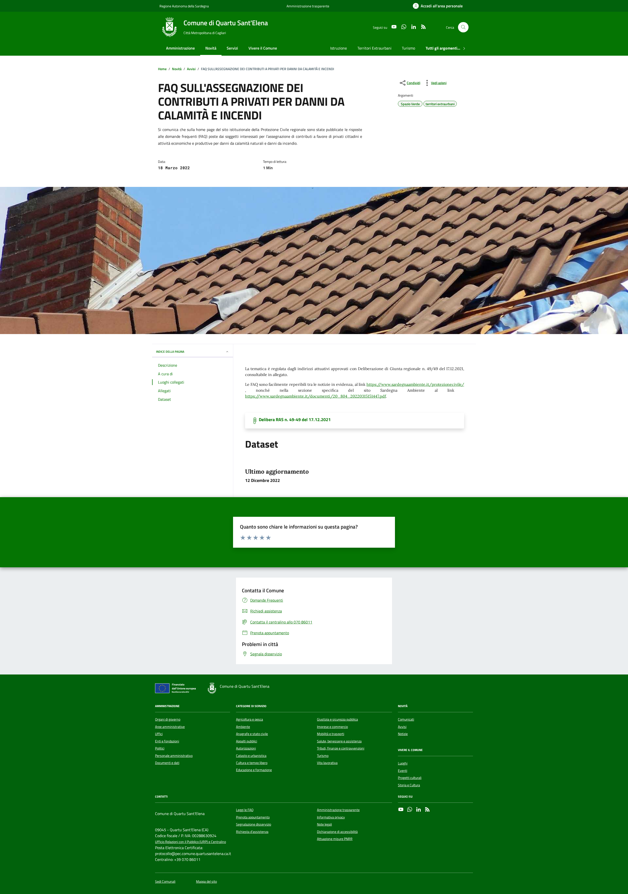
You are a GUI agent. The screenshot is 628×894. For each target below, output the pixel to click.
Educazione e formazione (254, 770)
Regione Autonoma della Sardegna (184, 6)
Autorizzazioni (246, 748)
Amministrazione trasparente (308, 6)
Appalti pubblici (246, 741)
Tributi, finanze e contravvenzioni (340, 748)
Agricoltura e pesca (249, 719)
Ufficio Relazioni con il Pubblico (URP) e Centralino (190, 841)
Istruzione (338, 48)
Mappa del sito (206, 881)
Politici (159, 748)
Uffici (159, 734)
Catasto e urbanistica (251, 755)
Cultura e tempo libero (251, 762)
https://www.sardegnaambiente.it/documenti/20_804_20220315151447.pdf (315, 396)
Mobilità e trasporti (330, 734)
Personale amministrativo (174, 755)
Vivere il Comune (263, 48)
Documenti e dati (167, 762)
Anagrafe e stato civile (252, 734)
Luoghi (402, 763)
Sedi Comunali (165, 881)
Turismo (408, 48)
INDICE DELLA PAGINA (170, 351)
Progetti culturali (409, 777)
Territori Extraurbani (374, 48)
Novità (210, 48)
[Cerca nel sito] (463, 27)
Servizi (232, 48)
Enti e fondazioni (167, 741)
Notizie (403, 734)
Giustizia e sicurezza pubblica (337, 719)
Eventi (402, 770)
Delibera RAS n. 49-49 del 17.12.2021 (295, 420)
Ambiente (243, 726)
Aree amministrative (170, 726)
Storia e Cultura (409, 785)
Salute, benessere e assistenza (339, 741)
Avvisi (402, 726)
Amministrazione (180, 48)
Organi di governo (167, 719)
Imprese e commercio (332, 726)
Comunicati (406, 719)
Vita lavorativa (327, 762)
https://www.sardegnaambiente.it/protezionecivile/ (415, 384)
